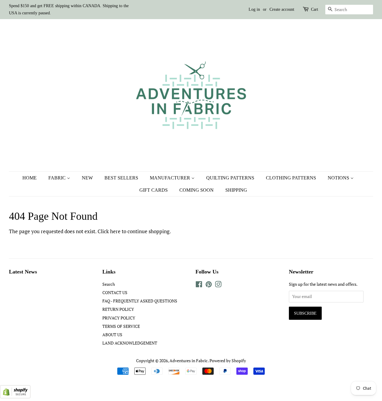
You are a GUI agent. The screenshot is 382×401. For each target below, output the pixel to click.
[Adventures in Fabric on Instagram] (218, 285)
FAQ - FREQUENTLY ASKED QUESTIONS (139, 301)
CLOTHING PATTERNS (291, 177)
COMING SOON (196, 190)
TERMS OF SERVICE (121, 326)
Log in (254, 9)
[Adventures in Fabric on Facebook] (198, 285)
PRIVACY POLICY (118, 318)
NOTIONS (339, 177)
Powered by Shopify (228, 360)
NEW (87, 177)
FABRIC (57, 177)
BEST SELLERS (121, 177)
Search (108, 284)
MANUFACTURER (170, 177)
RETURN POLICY (118, 309)
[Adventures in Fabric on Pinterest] (208, 285)
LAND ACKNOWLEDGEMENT (129, 343)
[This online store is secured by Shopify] (15, 396)
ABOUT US (112, 334)
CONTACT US (114, 292)
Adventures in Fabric (189, 360)
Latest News (23, 272)
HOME (29, 177)
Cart (314, 9)
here (115, 231)
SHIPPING (236, 190)
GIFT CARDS (153, 190)
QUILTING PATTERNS (230, 177)
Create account (281, 9)
